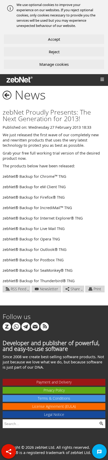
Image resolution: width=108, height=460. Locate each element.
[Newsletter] (35, 326)
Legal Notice (54, 414)
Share (75, 288)
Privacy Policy (54, 390)
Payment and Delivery (54, 382)
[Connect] (7, 326)
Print (97, 288)
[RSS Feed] (44, 326)
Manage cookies (54, 64)
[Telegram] (25, 326)
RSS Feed (18, 288)
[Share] (8, 451)
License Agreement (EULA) (54, 406)
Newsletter (49, 288)
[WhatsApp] (16, 326)
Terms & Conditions (54, 398)
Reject (54, 51)
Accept (54, 39)
